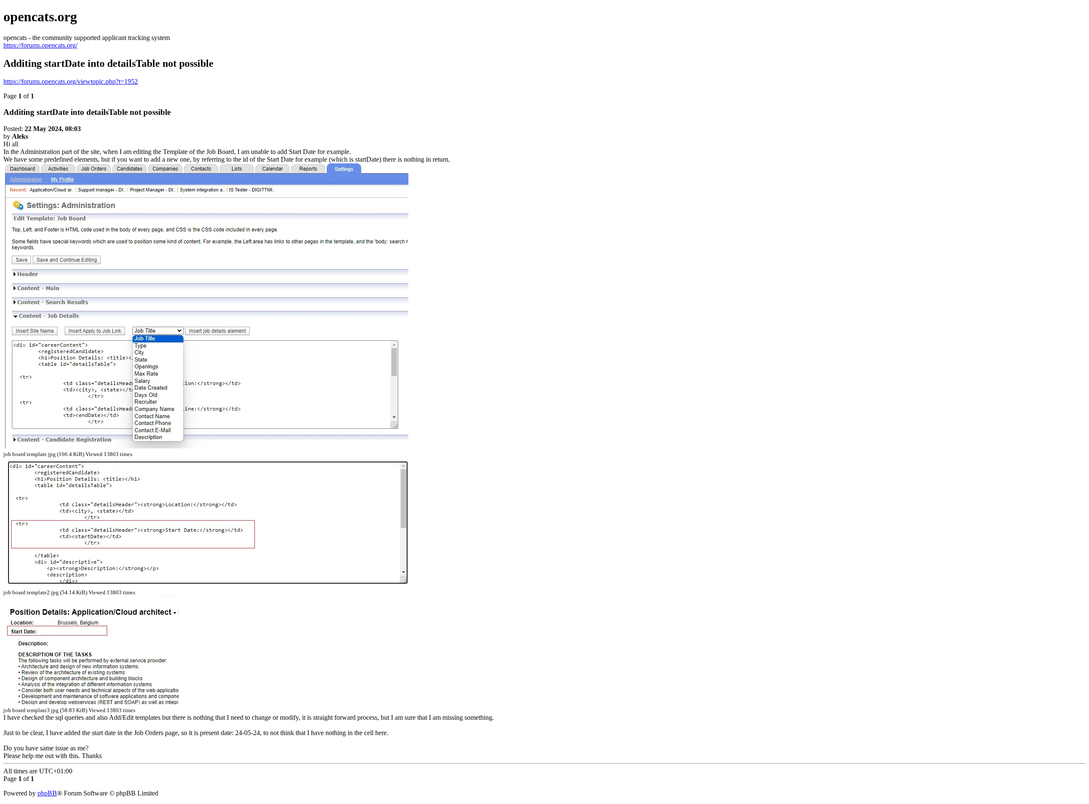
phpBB (47, 793)
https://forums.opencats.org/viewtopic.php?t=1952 (70, 81)
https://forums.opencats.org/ (40, 45)
